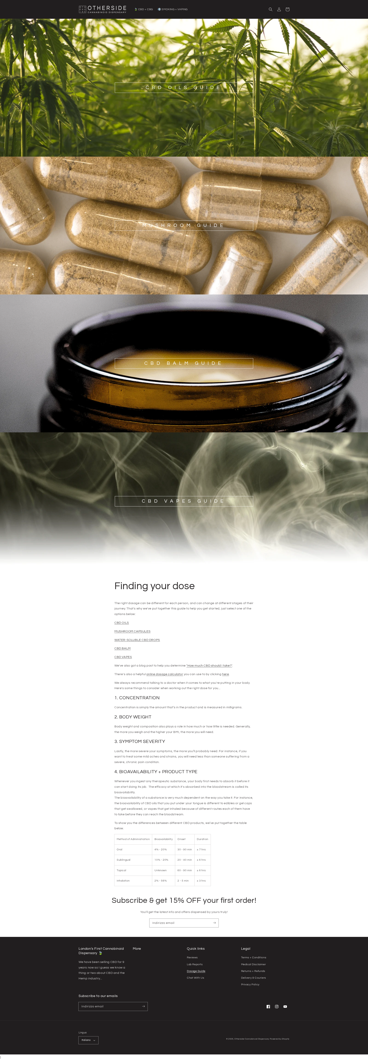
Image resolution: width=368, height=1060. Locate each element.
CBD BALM (122, 648)
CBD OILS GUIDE (184, 87)
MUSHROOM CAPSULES (132, 631)
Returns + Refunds (253, 971)
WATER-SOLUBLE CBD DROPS (137, 639)
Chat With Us (195, 978)
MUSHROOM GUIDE (184, 225)
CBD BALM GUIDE (184, 363)
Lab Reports (195, 964)
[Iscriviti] (214, 923)
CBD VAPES (123, 656)
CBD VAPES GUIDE (184, 501)
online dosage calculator (164, 674)
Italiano (86, 1040)
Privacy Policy (250, 984)
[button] (270, 9)
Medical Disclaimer (253, 964)
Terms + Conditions (253, 957)
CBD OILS (121, 622)
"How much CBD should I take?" (209, 665)
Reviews (192, 957)
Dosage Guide (196, 971)
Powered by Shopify (279, 1039)
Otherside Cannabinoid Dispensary (251, 1039)
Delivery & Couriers (253, 978)
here (225, 674)
